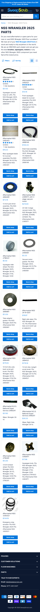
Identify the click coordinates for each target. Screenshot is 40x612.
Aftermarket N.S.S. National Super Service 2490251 (29, 413)
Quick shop (10, 115)
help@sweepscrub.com (14, 582)
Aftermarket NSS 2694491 (9, 196)
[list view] (36, 60)
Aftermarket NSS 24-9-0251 (28, 311)
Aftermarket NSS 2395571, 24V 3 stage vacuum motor (28, 198)
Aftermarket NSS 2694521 (28, 359)
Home (3, 23)
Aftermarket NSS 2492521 (28, 81)
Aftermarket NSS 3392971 (28, 456)
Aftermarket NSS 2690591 (9, 78)
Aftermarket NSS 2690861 (9, 310)
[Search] (36, 16)
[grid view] (32, 60)
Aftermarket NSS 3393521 (9, 514)
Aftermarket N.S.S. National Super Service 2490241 (10, 408)
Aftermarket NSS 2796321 (9, 257)
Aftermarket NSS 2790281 (9, 457)
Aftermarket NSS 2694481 (9, 359)
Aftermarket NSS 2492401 (9, 139)
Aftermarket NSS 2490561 (28, 252)
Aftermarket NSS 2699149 (28, 141)
